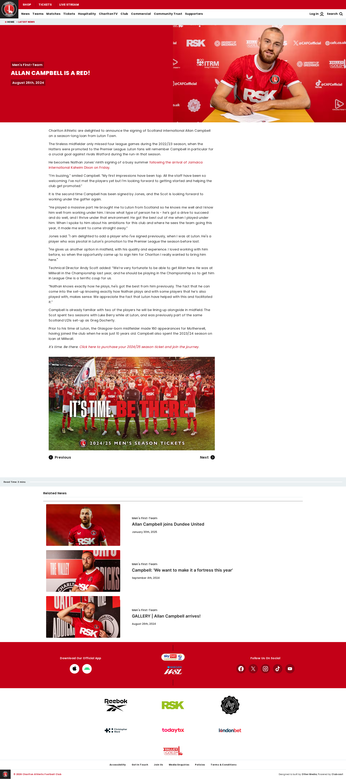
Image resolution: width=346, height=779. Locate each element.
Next (204, 457)
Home (10, 21)
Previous (63, 457)
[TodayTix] (173, 730)
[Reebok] (116, 705)
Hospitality (87, 14)
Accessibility (118, 764)
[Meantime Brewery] (230, 705)
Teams (37, 14)
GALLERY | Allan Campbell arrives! (166, 616)
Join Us (158, 764)
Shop (27, 5)
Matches (53, 14)
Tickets (45, 5)
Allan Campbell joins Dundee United (168, 524)
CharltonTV (108, 14)
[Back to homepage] (9, 9)
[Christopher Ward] (116, 730)
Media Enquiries (179, 764)
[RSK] (173, 705)
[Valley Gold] (173, 750)
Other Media (309, 774)
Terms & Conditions (223, 764)
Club (124, 14)
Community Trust (168, 14)
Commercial (141, 14)
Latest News (26, 21)
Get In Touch (140, 764)
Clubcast (337, 774)
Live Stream (69, 5)
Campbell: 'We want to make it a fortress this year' (182, 570)
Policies (200, 764)
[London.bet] (230, 730)
